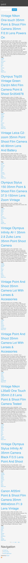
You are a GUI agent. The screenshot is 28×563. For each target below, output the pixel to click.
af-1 (2, 267)
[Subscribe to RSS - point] (14, 557)
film (1, 66)
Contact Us (5, 550)
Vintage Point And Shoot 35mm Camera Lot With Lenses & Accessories (13, 290)
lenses (2, 326)
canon (2, 526)
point (2, 64)
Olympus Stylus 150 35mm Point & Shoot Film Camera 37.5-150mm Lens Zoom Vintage (14, 191)
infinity (2, 266)
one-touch (3, 61)
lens (2, 69)
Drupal (7, 555)
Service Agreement (7, 553)
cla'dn (2, 119)
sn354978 (3, 127)
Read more (3, 72)
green (2, 117)
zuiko (2, 270)
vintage (2, 58)
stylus (2, 210)
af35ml (2, 528)
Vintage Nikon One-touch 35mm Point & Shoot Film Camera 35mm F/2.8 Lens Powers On (13, 26)
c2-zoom (3, 165)
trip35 (2, 114)
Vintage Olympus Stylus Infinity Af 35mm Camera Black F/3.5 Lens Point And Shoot (12, 452)
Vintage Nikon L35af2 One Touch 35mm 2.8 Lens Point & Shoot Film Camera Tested (13, 395)
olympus (3, 113)
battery (2, 176)
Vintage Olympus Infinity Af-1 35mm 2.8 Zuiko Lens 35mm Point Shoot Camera (13, 236)
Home (2, 1)
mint (2, 120)
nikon (2, 59)
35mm (2, 62)
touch (2, 428)
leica (2, 164)
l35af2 (2, 427)
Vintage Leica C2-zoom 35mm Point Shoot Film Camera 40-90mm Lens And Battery (14, 141)
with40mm (3, 536)
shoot (2, 65)
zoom (2, 220)
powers (2, 70)
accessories (3, 328)
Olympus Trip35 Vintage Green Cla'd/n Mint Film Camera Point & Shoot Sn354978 (12, 85)
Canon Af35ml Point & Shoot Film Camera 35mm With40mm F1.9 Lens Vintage (13, 499)
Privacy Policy (6, 551)
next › (15, 542)
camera (2, 68)
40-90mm (3, 174)
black (2, 481)
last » (19, 542)
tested (2, 438)
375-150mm (3, 218)
